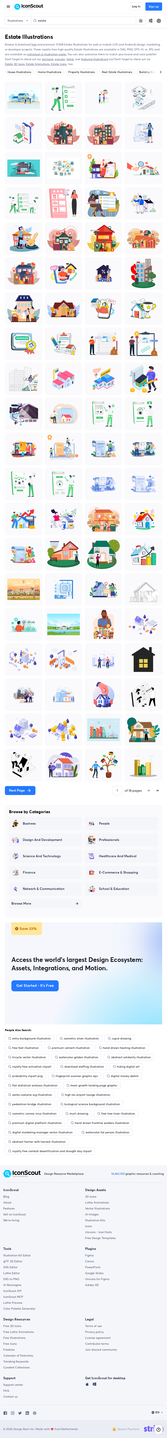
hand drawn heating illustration (124, 1048)
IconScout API (12, 1291)
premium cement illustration (71, 1048)
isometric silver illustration (81, 1038)
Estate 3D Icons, (15, 64)
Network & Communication (44, 889)
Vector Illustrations (97, 1208)
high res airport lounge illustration (87, 1095)
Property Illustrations (81, 72)
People (104, 823)
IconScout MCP (13, 1297)
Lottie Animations (97, 1202)
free (33, 44)
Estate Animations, (38, 64)
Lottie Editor (11, 1273)
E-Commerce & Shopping (118, 872)
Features (9, 1208)
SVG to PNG (11, 1279)
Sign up (154, 6)
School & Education (114, 889)
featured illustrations (94, 59)
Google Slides (94, 1273)
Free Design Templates (100, 1238)
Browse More (21, 903)
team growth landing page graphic (93, 1085)
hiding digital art (128, 1066)
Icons (88, 1226)
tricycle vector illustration (29, 1057)
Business (29, 823)
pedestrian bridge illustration (31, 1104)
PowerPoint (92, 1267)
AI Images (92, 1214)
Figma (89, 1255)
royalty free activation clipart (31, 1066)
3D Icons (90, 1196)
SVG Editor (10, 1267)
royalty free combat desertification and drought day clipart (52, 1151)
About (7, 1202)
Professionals (109, 840)
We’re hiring (11, 1220)
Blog (6, 1196)
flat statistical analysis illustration (34, 1085)
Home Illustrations (49, 72)
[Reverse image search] (141, 20)
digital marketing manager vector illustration (42, 1132)
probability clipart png (27, 1076)
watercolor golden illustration (78, 1057)
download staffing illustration (84, 1066)
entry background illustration (31, 1038)
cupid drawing (121, 1038)
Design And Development (42, 840)
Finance (29, 872)
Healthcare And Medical (117, 856)
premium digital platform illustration (37, 1123)
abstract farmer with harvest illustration (39, 1142)
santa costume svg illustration (32, 1095)
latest (70, 59)
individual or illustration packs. (47, 54)
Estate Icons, (59, 64)
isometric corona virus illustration (34, 1113)
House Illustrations (19, 72)
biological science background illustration (92, 1104)
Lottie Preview (12, 1303)
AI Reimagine (12, 1285)
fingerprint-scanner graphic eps (77, 1076)
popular (60, 59)
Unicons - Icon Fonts (98, 1232)
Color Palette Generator (19, 1308)
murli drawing (78, 1113)
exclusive (48, 59)
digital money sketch (124, 1076)
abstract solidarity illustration (131, 1057)
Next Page (17, 790)
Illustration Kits (95, 1220)
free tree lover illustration (118, 1113)
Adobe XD (92, 1285)
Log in (136, 6)
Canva (89, 1261)
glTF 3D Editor (12, 1261)
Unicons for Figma (97, 1279)
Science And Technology (42, 856)
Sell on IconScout (14, 1214)
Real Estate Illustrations (117, 72)
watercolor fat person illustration (107, 1132)
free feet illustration (25, 1048)
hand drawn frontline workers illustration (102, 1123)
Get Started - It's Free (35, 986)
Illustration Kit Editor (17, 1255)
